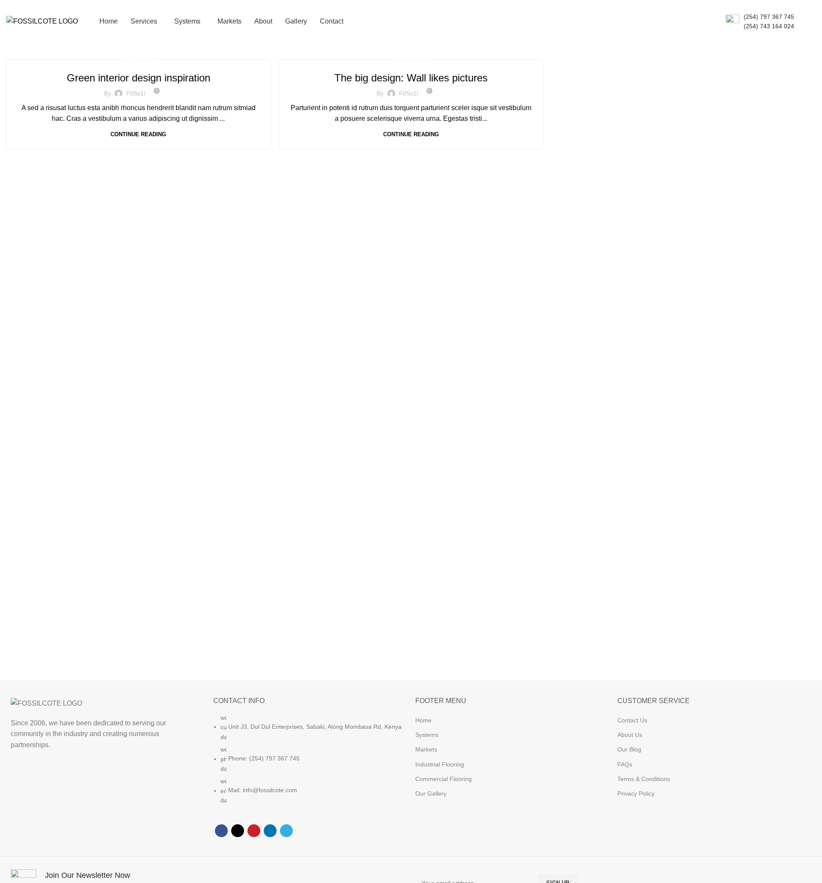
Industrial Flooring (439, 764)
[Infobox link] (760, 21)
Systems (426, 734)
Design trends (411, 60)
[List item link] (310, 763)
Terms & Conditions (643, 778)
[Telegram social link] (286, 830)
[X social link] (237, 830)
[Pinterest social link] (253, 830)
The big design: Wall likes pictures (411, 78)
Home (423, 720)
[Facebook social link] (221, 830)
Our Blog (629, 749)
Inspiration (138, 60)
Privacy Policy (636, 793)
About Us (629, 734)
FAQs (624, 764)
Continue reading (138, 134)
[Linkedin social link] (270, 830)
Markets (426, 749)
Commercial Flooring (443, 778)
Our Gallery (431, 793)
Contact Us (632, 720)
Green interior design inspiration (138, 78)
